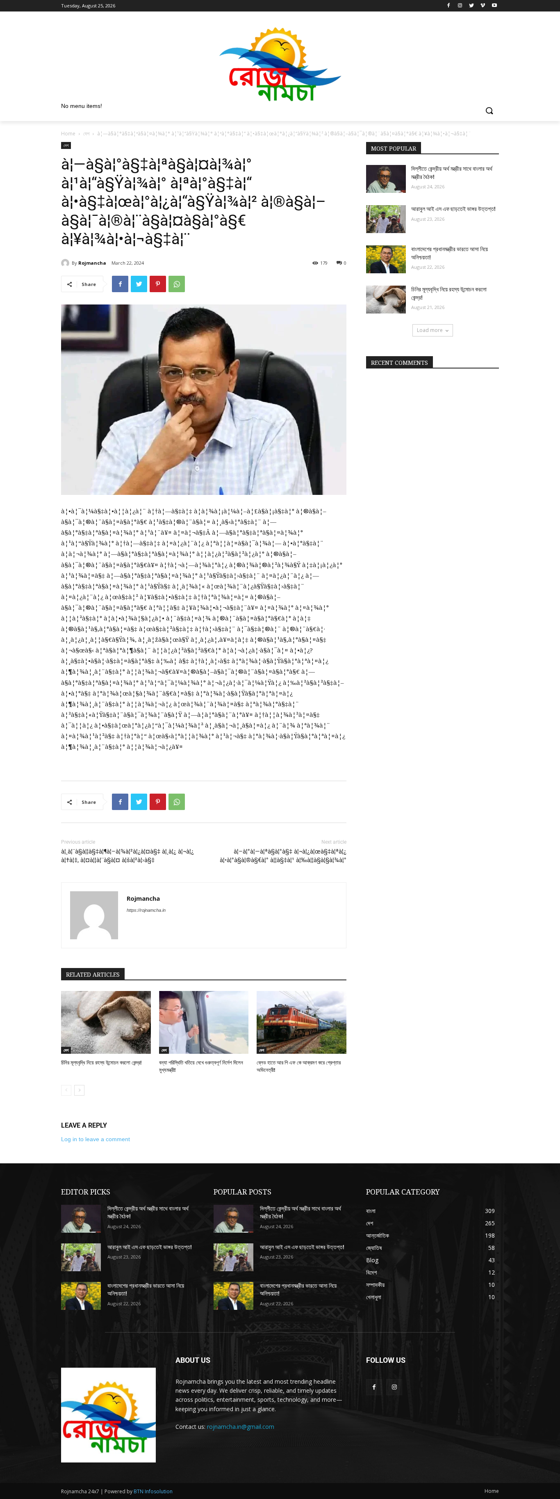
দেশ (86, 133)
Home (68, 133)
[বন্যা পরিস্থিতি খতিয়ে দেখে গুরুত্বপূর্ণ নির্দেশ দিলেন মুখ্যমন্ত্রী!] (204, 1022)
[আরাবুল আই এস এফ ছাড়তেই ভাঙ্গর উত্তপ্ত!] (386, 219)
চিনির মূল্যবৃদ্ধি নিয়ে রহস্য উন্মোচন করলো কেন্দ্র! (101, 1063)
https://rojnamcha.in (146, 910)
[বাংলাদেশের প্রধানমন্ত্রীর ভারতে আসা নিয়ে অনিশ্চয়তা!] (386, 259)
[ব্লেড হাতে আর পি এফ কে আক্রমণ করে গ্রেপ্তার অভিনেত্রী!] (301, 1022)
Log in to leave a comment (95, 1139)
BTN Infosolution (153, 1491)
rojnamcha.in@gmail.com (240, 1426)
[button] (489, 111)
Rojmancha (92, 263)
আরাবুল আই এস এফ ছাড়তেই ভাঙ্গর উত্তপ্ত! (453, 209)
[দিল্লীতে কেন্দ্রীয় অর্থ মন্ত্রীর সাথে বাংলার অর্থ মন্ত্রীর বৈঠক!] (386, 179)
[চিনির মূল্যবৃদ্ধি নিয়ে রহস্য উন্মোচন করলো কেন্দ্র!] (106, 1022)
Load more (430, 330)
